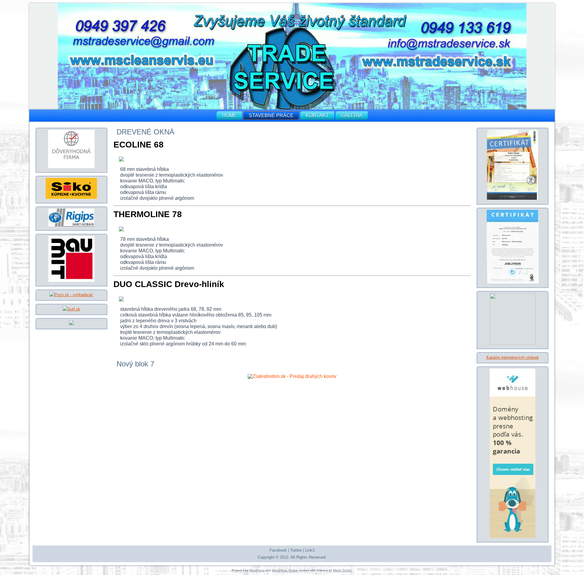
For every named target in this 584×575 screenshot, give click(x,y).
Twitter (296, 550)
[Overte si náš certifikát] (71, 167)
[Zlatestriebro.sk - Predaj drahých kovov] (292, 376)
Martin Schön (342, 570)
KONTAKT (317, 115)
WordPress (257, 570)
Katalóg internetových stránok (512, 357)
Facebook (278, 550)
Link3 (310, 550)
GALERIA (351, 115)
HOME (229, 115)
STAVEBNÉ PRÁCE (271, 115)
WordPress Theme (285, 570)
